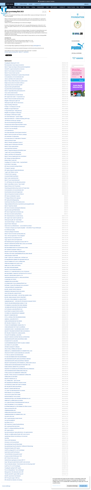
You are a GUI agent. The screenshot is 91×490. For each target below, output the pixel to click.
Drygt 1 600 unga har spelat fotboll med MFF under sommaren (17, 462)
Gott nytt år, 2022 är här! (9, 416)
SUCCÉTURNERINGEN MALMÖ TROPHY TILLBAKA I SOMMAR (17, 342)
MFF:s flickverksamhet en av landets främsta (14, 94)
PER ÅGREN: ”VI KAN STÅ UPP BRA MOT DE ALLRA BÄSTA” (17, 285)
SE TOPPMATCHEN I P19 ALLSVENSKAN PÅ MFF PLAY (15, 283)
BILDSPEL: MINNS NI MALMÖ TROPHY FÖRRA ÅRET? (15, 297)
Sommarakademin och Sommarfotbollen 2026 (14, 76)
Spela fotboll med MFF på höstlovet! (12, 452)
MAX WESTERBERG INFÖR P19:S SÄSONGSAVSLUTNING (16, 247)
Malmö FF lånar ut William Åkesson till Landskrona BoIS (16, 80)
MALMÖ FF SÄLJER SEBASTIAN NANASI (13, 269)
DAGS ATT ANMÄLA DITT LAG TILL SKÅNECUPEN (15, 261)
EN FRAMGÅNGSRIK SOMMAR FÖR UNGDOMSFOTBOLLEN (17, 259)
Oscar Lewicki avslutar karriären (11, 92)
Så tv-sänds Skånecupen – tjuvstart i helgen (14, 116)
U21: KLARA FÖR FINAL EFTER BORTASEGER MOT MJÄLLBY (17, 402)
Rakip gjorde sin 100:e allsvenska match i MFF (14, 471)
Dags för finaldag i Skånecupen (11, 104)
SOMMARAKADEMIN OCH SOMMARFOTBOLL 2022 (15, 414)
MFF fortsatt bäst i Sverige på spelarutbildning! (14, 424)
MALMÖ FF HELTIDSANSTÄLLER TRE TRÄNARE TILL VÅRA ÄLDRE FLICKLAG (20, 362)
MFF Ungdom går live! (9, 430)
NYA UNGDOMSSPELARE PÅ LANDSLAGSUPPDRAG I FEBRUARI (18, 358)
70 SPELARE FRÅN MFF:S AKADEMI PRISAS (13, 287)
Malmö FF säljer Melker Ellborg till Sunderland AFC (15, 90)
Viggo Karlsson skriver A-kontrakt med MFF (13, 84)
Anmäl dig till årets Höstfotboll (11, 148)
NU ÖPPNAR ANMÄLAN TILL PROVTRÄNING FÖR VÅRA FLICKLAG (18, 406)
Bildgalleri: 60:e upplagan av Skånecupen (13, 112)
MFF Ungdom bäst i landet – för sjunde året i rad (15, 96)
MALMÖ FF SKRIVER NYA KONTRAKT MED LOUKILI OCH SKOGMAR (18, 243)
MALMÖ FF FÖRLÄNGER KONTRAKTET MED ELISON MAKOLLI (17, 331)
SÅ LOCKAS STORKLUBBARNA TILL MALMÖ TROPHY (15, 299)
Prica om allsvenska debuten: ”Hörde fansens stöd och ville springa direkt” (20, 464)
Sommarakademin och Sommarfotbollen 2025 (14, 190)
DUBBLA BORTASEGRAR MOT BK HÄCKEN (13, 321)
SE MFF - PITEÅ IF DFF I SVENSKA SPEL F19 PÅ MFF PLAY (16, 257)
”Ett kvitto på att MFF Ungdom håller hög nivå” (14, 473)
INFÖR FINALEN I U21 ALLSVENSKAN (12, 392)
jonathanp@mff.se (37, 45)
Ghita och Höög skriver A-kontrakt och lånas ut (14, 194)
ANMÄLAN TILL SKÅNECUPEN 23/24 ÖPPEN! (14, 400)
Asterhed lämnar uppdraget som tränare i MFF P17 (15, 460)
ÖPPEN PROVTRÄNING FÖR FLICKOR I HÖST (13, 263)
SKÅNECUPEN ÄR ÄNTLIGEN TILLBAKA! (13, 412)
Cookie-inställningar (6, 486)
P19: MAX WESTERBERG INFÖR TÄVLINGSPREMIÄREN (16, 356)
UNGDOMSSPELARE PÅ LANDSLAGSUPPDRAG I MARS (16, 338)
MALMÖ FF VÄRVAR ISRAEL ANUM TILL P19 (14, 275)
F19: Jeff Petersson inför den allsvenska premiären (15, 182)
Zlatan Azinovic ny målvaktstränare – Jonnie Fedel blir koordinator (18, 225)
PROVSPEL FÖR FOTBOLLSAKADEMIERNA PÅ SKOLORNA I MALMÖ (18, 253)
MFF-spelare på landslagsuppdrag (12, 200)
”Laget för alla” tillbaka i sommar (11, 172)
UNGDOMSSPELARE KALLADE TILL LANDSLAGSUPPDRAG (17, 277)
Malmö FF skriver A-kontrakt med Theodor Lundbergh (16, 134)
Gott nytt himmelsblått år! (10, 420)
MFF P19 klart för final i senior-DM (11, 458)
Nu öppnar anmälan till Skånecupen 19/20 (13, 456)
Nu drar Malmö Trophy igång (10, 164)
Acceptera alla (83, 485)
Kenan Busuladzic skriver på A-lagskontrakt (13, 192)
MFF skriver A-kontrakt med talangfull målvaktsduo (15, 207)
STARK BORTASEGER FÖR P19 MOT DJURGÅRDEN (15, 327)
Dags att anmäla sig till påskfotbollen (12, 86)
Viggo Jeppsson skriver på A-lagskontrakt (13, 239)
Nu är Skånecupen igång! (10, 229)
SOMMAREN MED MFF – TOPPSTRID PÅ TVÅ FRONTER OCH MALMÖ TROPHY (20, 301)
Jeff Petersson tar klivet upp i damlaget (13, 120)
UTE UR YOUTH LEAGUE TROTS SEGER (12, 394)
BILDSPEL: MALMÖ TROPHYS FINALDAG (13, 289)
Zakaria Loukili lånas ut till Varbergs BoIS (13, 154)
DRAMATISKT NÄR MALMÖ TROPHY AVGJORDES (15, 291)
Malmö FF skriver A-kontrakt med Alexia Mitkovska (15, 233)
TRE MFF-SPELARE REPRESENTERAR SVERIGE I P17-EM (16, 303)
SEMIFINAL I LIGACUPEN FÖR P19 (11, 319)
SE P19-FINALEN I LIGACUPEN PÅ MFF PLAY (13, 309)
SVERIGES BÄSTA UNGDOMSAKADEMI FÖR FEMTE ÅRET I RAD (17, 364)
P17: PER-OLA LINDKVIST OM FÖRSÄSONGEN (14, 354)
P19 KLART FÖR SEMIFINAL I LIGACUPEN (13, 335)
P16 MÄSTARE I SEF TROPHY (10, 279)
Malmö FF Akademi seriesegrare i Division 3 (14, 142)
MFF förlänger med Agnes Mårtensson (12, 158)
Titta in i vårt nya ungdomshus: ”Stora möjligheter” (15, 235)
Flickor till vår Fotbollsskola (10, 440)
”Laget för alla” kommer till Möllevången (13, 152)
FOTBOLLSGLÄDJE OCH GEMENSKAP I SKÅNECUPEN (15, 372)
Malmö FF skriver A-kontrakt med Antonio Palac (14, 98)
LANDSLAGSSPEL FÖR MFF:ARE (11, 255)
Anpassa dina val (56, 485)
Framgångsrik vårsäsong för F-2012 (12, 63)
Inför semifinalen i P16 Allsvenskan (12, 136)
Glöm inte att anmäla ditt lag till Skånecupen (14, 122)
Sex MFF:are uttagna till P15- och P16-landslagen (14, 450)
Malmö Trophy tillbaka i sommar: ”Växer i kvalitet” (15, 184)
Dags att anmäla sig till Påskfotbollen (12, 209)
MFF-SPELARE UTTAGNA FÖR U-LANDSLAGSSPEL (15, 333)
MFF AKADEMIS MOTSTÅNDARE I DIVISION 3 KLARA (15, 382)
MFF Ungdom (10, 4)
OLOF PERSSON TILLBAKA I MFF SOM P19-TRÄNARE (15, 384)
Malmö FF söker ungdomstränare (11, 146)
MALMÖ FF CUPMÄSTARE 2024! (11, 315)
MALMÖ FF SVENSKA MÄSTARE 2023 (12, 388)
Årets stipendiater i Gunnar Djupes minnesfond (14, 65)
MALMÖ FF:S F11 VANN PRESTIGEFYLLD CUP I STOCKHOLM (17, 271)
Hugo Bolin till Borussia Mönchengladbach (13, 88)
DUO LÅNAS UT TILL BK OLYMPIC (11, 344)
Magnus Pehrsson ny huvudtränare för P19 (13, 237)
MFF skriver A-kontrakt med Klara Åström (13, 213)
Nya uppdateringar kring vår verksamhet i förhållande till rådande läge (19, 446)
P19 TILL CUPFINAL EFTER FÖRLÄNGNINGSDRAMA (15, 317)
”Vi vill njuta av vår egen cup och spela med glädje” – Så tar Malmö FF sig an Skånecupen (23, 227)
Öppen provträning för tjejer (10, 140)
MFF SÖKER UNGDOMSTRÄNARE (11, 267)
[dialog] (70, 482)
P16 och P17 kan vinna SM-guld (11, 128)
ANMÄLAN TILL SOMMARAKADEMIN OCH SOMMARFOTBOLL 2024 (18, 350)
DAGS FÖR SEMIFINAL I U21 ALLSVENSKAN (14, 404)
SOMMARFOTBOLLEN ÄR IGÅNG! (11, 281)
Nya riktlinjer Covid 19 (9, 422)
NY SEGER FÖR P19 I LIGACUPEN (11, 340)
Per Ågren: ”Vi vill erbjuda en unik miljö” (12, 106)
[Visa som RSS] (49, 11)
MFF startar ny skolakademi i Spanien (12, 196)
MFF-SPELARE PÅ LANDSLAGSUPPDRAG (13, 386)
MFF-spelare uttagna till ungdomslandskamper (14, 170)
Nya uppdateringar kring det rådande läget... (14, 444)
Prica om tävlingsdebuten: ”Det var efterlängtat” (14, 470)
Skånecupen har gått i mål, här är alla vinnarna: (14, 102)
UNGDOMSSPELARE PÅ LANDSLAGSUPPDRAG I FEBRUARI (17, 360)
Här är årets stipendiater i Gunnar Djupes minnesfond (15, 132)
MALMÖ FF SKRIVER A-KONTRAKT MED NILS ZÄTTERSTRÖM (17, 336)
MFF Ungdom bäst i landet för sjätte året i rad (14, 217)
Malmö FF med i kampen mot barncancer (13, 70)
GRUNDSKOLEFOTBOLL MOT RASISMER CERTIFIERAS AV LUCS (17, 398)
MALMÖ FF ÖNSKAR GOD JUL (11, 378)
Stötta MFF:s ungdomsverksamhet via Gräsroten (14, 68)
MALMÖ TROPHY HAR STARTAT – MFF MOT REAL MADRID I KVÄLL (18, 295)
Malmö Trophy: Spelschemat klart (11, 178)
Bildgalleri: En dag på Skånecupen (12, 108)
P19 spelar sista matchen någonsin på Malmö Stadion (16, 124)
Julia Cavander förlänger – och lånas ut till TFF (14, 221)
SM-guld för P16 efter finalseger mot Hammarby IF (15, 126)
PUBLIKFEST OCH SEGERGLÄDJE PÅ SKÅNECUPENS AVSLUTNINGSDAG (19, 368)
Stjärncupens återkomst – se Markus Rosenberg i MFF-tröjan (17, 118)
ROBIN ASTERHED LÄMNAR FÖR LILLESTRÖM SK (15, 366)
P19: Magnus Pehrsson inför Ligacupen (13, 198)
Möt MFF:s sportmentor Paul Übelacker (13, 475)
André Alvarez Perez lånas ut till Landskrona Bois (15, 201)
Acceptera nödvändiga (72, 485)
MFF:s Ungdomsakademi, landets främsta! (13, 418)
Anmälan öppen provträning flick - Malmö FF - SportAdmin (17, 52)
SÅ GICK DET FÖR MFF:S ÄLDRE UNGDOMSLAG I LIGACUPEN (17, 352)
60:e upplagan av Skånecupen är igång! (13, 114)
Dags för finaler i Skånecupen (11, 223)
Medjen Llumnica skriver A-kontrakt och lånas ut (14, 82)
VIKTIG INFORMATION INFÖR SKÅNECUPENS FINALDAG (16, 370)
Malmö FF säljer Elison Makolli (11, 205)
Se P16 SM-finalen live (9, 130)
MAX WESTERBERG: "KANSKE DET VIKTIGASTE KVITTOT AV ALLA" (18, 273)
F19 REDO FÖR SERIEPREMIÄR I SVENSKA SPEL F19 (15, 325)
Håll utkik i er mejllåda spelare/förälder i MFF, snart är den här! (17, 434)
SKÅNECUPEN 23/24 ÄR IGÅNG (11, 376)
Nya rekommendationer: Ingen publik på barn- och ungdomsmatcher (19, 432)
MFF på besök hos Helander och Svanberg (13, 479)
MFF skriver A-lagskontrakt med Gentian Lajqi (14, 211)
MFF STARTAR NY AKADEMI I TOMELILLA (13, 249)
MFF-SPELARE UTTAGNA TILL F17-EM (12, 323)
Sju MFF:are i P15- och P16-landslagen (12, 466)
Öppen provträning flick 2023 (14, 12)
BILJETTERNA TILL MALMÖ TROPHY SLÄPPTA (14, 311)
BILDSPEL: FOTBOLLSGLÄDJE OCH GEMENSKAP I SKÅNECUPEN (18, 374)
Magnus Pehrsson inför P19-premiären (12, 186)
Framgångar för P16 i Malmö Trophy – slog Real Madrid (16, 162)
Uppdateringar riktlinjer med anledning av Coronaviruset (16, 436)
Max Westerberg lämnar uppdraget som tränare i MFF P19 (16, 241)
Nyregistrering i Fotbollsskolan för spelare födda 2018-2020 (17, 74)
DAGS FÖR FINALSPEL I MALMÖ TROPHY (13, 293)
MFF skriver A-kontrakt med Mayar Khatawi (13, 166)
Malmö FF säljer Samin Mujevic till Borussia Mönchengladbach (17, 66)
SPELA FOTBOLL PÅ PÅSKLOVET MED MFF (13, 348)
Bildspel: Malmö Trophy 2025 (10, 160)
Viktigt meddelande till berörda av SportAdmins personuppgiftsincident (19, 203)
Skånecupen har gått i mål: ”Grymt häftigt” (13, 219)
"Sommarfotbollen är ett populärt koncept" (13, 454)
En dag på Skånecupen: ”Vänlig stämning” (13, 110)
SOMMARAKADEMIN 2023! (10, 410)
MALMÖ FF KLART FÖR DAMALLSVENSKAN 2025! (15, 251)
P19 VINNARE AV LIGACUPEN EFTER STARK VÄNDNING (16, 305)
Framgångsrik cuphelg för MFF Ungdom (13, 468)
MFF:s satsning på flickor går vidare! (12, 426)
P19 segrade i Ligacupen (10, 168)
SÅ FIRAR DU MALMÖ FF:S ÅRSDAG (12, 346)
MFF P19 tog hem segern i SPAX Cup (12, 477)
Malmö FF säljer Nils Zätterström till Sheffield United (15, 150)
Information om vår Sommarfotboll (12, 442)
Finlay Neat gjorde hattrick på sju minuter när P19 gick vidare (17, 188)
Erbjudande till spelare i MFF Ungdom (12, 448)
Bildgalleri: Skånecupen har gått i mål (12, 100)
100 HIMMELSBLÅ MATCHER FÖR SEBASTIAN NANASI (16, 307)
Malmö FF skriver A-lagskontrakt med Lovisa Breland (15, 156)
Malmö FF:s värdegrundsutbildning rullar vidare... (14, 428)
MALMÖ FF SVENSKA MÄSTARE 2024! (12, 245)
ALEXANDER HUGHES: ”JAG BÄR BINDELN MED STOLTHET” (17, 329)
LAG (16, 4)
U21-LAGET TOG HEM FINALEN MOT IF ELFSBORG (15, 390)
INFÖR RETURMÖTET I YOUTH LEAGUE (12, 396)
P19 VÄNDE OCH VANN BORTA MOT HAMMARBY (15, 313)
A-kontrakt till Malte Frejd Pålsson (11, 176)
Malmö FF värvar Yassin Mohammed (12, 180)
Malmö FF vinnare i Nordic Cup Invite (12, 72)
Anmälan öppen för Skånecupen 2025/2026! (14, 144)
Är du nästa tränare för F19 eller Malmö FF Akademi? (15, 138)
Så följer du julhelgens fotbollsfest (12, 231)
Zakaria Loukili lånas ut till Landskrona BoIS (13, 78)
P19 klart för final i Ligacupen (10, 174)
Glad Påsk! (7, 438)
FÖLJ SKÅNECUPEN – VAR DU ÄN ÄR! (12, 380)
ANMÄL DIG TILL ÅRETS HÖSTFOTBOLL (13, 265)
